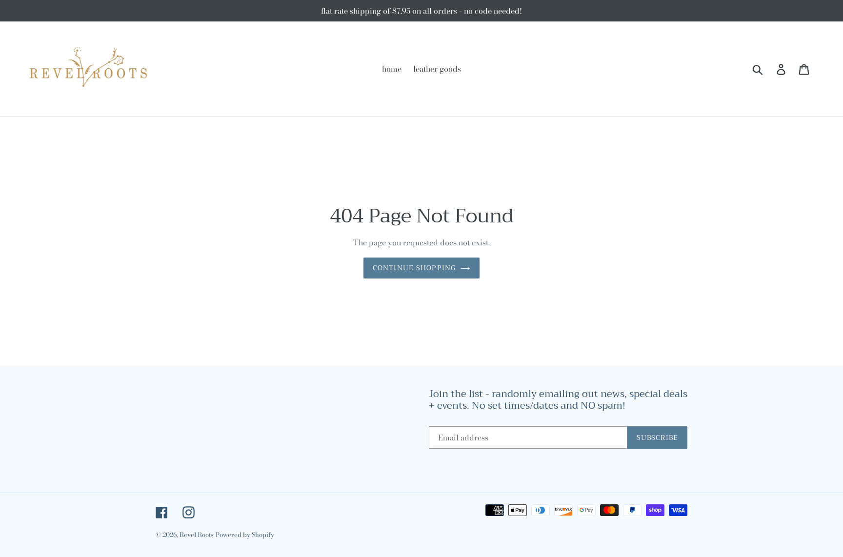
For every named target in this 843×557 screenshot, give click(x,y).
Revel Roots (197, 534)
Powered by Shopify (245, 534)
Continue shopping (414, 268)
